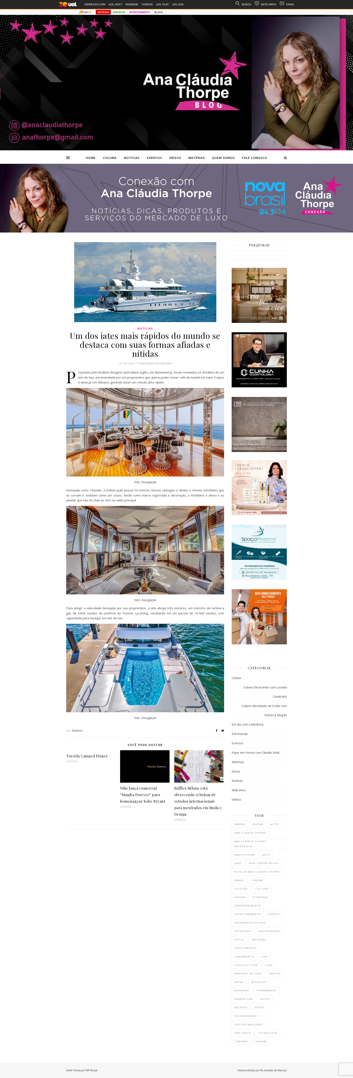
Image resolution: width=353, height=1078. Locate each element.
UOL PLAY (162, 4)
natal (239, 982)
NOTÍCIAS (103, 12)
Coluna (110, 158)
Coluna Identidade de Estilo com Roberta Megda (264, 710)
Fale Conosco (254, 158)
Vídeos (175, 158)
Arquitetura (245, 854)
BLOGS (158, 12)
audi (238, 863)
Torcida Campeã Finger (87, 755)
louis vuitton (246, 965)
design (240, 897)
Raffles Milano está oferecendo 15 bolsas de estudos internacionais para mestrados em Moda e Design (198, 801)
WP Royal (91, 1070)
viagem (261, 1041)
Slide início (239, 790)
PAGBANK (131, 4)
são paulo (243, 1032)
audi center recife (264, 863)
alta (274, 824)
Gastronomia (269, 931)
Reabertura (244, 998)
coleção (241, 888)
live (265, 956)
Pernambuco (266, 990)
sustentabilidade (249, 1024)
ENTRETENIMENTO (139, 12)
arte (266, 854)
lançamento (244, 956)
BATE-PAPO (268, 4)
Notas (236, 771)
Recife (265, 998)
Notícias (132, 158)
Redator (77, 730)
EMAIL (290, 4)
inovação (259, 939)
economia (260, 897)
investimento (245, 947)
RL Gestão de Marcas (273, 1070)
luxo (269, 965)
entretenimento (248, 914)
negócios (258, 982)
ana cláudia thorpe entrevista (250, 844)
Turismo (241, 1041)
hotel (239, 939)
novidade (242, 990)
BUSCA (246, 4)
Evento (274, 914)
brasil (240, 880)
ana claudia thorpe (250, 832)
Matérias (196, 158)
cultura (262, 888)
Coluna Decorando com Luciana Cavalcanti (265, 691)
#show (257, 824)
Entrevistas (240, 734)
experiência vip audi (250, 922)
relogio (241, 1007)
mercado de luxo (248, 973)
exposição (243, 931)
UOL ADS (178, 4)
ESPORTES (119, 12)
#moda (240, 824)
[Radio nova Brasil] (176, 231)
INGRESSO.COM (94, 4)
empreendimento (248, 905)
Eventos (154, 158)
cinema (257, 880)
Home (91, 158)
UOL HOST (115, 4)
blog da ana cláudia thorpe (257, 871)
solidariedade (246, 1015)
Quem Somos (223, 158)
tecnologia (268, 1032)
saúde (259, 1007)
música (274, 973)
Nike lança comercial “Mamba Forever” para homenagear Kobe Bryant (142, 795)
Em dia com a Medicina (247, 724)
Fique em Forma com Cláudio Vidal (255, 752)
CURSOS (147, 4)
